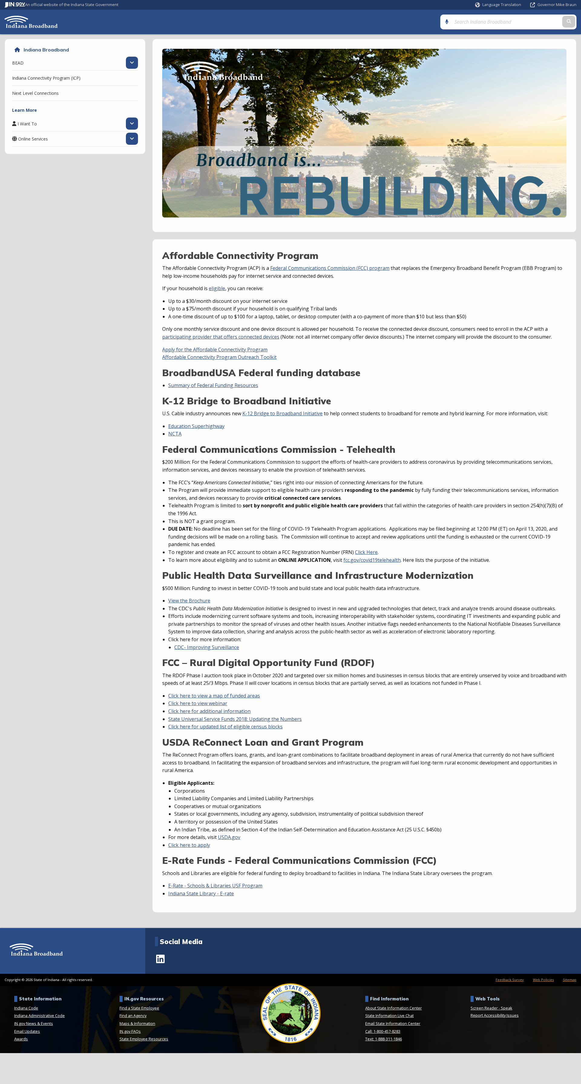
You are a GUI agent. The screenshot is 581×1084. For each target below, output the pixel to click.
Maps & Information (137, 1023)
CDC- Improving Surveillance (206, 647)
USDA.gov (229, 837)
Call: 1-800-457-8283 (382, 1031)
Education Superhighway (196, 426)
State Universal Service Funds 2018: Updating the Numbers (235, 719)
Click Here (366, 552)
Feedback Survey (510, 979)
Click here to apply (189, 845)
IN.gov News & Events (33, 1023)
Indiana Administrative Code (39, 1015)
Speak (506, 1008)
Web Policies (543, 979)
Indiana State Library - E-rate (201, 893)
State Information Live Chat (389, 1015)
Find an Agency (133, 1015)
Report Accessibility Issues (495, 1015)
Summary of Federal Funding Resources (213, 385)
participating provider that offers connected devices (220, 336)
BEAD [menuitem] (18, 63)
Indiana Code (26, 1008)
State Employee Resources (144, 1038)
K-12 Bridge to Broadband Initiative (282, 413)
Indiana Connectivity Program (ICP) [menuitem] (46, 78)
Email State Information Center (392, 1023)
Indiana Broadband (46, 50)
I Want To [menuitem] (27, 124)
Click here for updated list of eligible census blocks (225, 726)
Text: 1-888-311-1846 (383, 1038)
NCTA (175, 433)
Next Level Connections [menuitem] (35, 93)
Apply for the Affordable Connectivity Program (215, 349)
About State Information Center (393, 1008)
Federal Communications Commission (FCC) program (329, 268)
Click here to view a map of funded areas (214, 695)
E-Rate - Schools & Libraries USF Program (215, 885)
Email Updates (27, 1031)
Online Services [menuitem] (33, 139)
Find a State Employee (139, 1008)
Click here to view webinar (197, 703)
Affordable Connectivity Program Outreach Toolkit (219, 357)
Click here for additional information (209, 711)
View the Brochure (189, 600)
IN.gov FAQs (130, 1031)
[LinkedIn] (160, 959)
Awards (21, 1038)
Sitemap (569, 979)
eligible (217, 288)
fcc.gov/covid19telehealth (372, 560)
